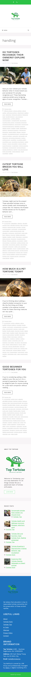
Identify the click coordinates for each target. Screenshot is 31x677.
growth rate (23, 412)
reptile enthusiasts (7, 248)
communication (6, 120)
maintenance (5, 338)
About (5, 619)
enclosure (18, 409)
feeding (4, 331)
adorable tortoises (15, 225)
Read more (7, 104)
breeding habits (11, 405)
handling (13, 128)
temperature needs (7, 348)
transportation (13, 352)
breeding (18, 227)
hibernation (19, 237)
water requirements (22, 354)
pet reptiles (11, 342)
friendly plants (10, 331)
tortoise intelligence (7, 149)
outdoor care (16, 422)
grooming (12, 235)
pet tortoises (23, 244)
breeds (24, 325)
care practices (19, 116)
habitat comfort (6, 128)
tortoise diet (9, 350)
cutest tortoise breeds (16, 231)
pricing (7, 344)
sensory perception (12, 143)
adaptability (14, 223)
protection (11, 246)
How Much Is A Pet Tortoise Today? (14, 270)
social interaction (6, 145)
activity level (14, 399)
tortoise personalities (21, 254)
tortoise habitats (10, 254)
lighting (9, 336)
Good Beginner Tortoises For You (14, 368)
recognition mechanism (18, 142)
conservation (5, 231)
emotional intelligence (8, 124)
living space (14, 336)
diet (23, 231)
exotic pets (24, 233)
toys (8, 352)
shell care (5, 346)
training (15, 149)
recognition (13, 140)
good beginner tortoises (13, 412)
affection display (8, 111)
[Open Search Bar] (28, 30)
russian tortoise (21, 248)
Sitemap (6, 630)
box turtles (24, 403)
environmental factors (8, 126)
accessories (7, 223)
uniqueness (22, 256)
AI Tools (6, 627)
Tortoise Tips (7, 397)
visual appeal (5, 258)
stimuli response (23, 145)
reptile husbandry (11, 424)
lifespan (19, 132)
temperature (5, 430)
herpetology (5, 416)
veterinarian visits (12, 354)
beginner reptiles (17, 401)
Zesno (7, 668)
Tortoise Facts (7, 109)
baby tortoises (24, 225)
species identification (13, 346)
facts (3, 235)
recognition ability (21, 140)
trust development (23, 149)
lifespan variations (11, 240)
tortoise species (14, 256)
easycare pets (11, 409)
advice (22, 323)
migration (4, 422)
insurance (22, 334)
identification (23, 128)
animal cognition (17, 111)
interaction (13, 239)
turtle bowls (21, 352)
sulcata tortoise (24, 250)
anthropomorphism (12, 113)
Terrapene (12, 430)
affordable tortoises (7, 401)
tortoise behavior (21, 147)
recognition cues (6, 142)
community (14, 229)
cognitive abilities (15, 118)
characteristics (6, 118)
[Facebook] (13, 2)
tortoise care (19, 252)
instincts (4, 130)
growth (22, 331)
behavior (4, 227)
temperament (12, 147)
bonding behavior (10, 116)
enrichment (18, 124)
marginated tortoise (7, 420)
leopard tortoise (21, 239)
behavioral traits (11, 227)
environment (24, 124)
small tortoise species (13, 250)
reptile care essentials (20, 246)
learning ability (12, 132)
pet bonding (22, 136)
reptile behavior (14, 344)
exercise (15, 329)
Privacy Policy (7, 633)
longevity (20, 336)
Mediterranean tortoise (19, 420)
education (5, 233)
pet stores (17, 342)
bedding (4, 325)
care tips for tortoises (8, 407)
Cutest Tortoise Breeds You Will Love (12, 167)
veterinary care (6, 434)
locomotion (20, 240)
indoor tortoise (6, 239)
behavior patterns (11, 325)
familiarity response (20, 126)
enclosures (11, 233)
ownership (15, 136)
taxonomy (5, 252)
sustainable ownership (13, 428)
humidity (17, 334)
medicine (12, 338)
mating (25, 240)
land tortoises (24, 416)
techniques (5, 147)
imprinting (25, 237)
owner (21, 422)
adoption (20, 223)
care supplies (23, 405)
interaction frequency (13, 130)
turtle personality (6, 151)
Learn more (9, 492)
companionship (15, 120)
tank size (22, 346)
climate (23, 227)
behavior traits (6, 403)
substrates (19, 426)
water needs (14, 434)
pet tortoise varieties (14, 244)
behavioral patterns (17, 114)
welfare (11, 153)
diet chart (5, 409)
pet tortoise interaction (15, 138)
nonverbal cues (24, 134)
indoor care (17, 416)
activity (13, 323)
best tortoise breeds (15, 403)
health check (19, 414)
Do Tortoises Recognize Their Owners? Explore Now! (13, 56)
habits (8, 333)
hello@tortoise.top (14, 659)
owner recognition (7, 136)
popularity (5, 246)
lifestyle (9, 418)
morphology (13, 242)
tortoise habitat (17, 350)
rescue (14, 248)
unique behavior (16, 151)
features (8, 235)
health (17, 128)
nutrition (17, 338)
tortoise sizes (6, 256)
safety (24, 344)
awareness (8, 114)
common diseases (19, 407)
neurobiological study (13, 134)
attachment (21, 113)
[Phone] (17, 2)
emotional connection (21, 122)
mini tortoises (6, 242)
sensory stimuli (22, 143)
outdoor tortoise (21, 242)
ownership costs (16, 340)
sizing (7, 426)
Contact (6, 636)
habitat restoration (20, 235)
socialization (15, 145)
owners (10, 340)
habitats (4, 237)
